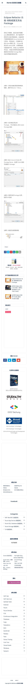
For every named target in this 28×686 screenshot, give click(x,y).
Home (11, 680)
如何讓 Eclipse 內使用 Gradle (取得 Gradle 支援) (17, 296)
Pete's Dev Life (7, 563)
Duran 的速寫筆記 (7, 555)
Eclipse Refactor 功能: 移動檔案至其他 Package (17, 280)
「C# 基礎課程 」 (14, 529)
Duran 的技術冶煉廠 (14, 3)
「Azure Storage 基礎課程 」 (14, 526)
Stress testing (14, 639)
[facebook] (5, 360)
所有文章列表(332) (7, 492)
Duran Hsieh (8, 26)
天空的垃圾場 (17, 565)
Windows (14, 648)
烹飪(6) (5, 488)
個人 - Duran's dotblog (6, 568)
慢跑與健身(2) (6, 485)
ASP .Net (14, 596)
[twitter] (9, 360)
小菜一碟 (5, 565)
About (16, 680)
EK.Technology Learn (18, 560)
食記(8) (16, 488)
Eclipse (9, 11)
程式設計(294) (6, 490)
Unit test (14, 642)
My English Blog (18, 555)
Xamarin (14, 651)
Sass (14, 636)
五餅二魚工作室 (18, 563)
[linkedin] (14, 360)
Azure (14, 608)
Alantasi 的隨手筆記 (18, 557)
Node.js (14, 634)
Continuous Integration (14, 616)
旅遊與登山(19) (18, 485)
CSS (14, 613)
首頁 (6, 11)
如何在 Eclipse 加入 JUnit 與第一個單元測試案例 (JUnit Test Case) (17, 288)
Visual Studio (14, 645)
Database (14, 619)
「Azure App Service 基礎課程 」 (14, 520)
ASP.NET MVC (14, 602)
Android (14, 605)
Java (14, 628)
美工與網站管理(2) (18, 490)
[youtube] (18, 360)
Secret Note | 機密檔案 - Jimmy (8, 560)
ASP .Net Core (14, 599)
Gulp (14, 622)
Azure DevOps (14, 610)
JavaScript (14, 631)
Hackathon (14, 625)
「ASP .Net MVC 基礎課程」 (14, 517)
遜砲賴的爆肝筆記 (18, 567)
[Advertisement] (14, 460)
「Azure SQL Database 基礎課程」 (14, 523)
